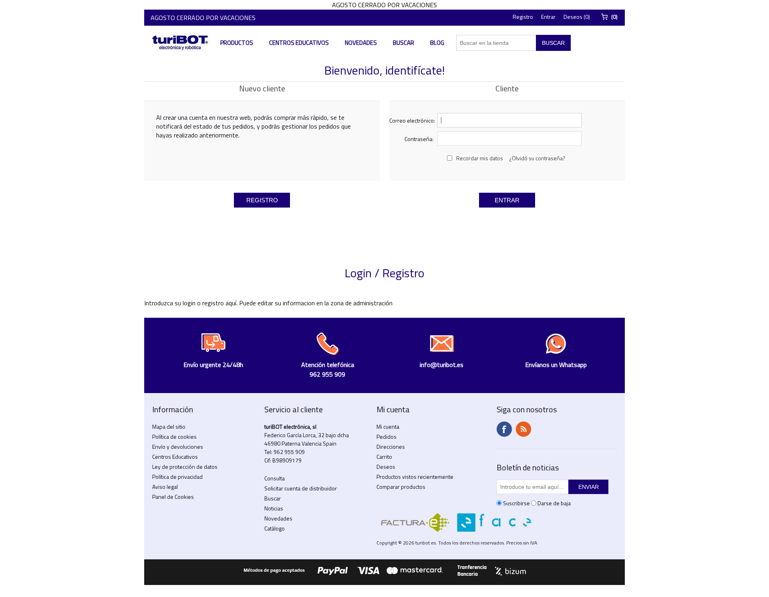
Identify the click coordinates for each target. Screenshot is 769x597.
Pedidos (386, 436)
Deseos (385, 466)
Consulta (274, 478)
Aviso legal (165, 486)
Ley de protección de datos (184, 466)
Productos (236, 42)
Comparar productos (400, 486)
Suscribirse (516, 503)
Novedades (361, 42)
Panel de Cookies (173, 496)
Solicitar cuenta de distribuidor (300, 488)
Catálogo (274, 528)
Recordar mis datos (479, 158)
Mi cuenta (387, 426)
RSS (523, 429)
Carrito (384, 456)
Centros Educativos (299, 42)
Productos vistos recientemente (414, 476)
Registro (523, 16)
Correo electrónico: (411, 120)
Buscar (403, 42)
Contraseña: (419, 139)
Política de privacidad (177, 476)
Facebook (504, 429)
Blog (437, 42)
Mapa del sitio (168, 426)
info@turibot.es (441, 364)
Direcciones (390, 446)
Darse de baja (554, 503)
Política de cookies (174, 436)
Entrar (548, 16)
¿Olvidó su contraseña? (537, 158)
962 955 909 (289, 452)
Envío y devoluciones (177, 446)
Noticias (273, 508)
